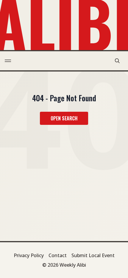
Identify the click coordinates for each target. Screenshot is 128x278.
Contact (58, 255)
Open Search (64, 118)
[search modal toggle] (117, 61)
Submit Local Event (93, 255)
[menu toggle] (8, 60)
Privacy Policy (29, 255)
